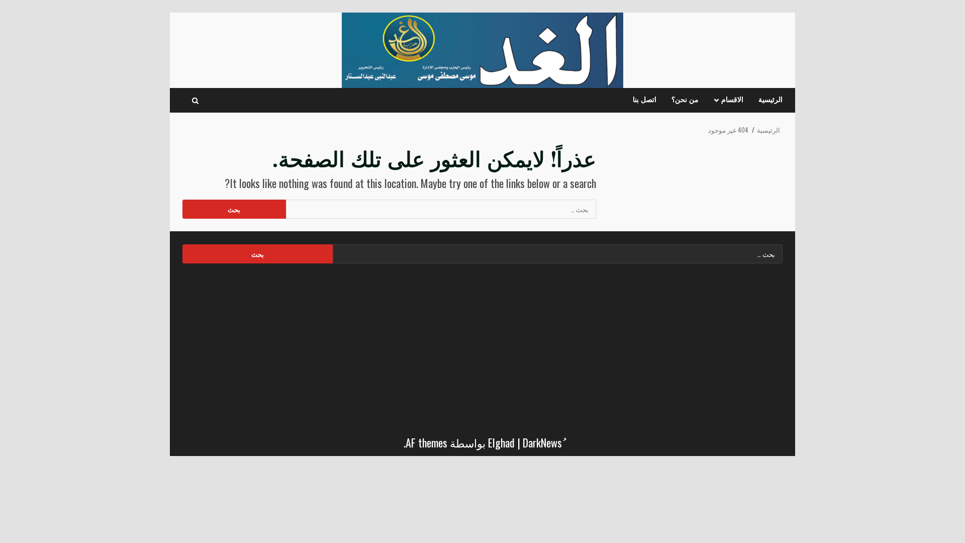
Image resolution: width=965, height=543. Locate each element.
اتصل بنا (644, 100)
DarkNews (542, 442)
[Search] (195, 100)
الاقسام (732, 100)
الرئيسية (770, 100)
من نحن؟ (685, 100)
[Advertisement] (482, 346)
